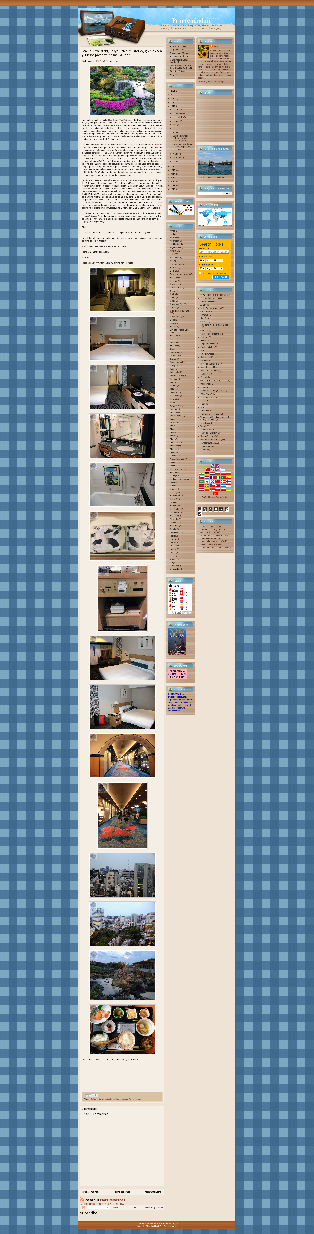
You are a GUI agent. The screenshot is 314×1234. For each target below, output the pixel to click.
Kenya (173, 399)
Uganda (173, 559)
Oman (172, 466)
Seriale (173, 506)
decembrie (177, 109)
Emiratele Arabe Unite (180, 330)
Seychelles (175, 509)
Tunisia (173, 549)
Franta (173, 345)
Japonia (108, 1099)
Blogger (175, 1224)
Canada (173, 284)
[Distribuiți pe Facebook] (96, 1095)
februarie (177, 158)
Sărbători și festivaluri (209, 414)
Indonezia (174, 372)
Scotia (173, 499)
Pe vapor (204, 387)
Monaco (173, 449)
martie (175, 154)
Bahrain (173, 267)
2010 (173, 189)
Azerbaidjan (175, 264)
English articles (177, 50)
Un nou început (207, 436)
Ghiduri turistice (207, 354)
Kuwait (173, 402)
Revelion (204, 400)
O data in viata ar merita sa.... (213, 380)
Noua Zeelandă (177, 459)
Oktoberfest (205, 384)
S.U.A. (173, 492)
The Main (123, 120)
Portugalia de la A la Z (179, 479)
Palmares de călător (179, 56)
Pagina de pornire (122, 1192)
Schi (202, 407)
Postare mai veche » (154, 1192)
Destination (204, 248)
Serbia (173, 502)
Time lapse (205, 423)
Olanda (173, 462)
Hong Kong (175, 366)
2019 (173, 98)
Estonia (173, 336)
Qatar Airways (206, 394)
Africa (172, 231)
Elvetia (173, 323)
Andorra (173, 234)
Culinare (204, 337)
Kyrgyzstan (175, 406)
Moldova (174, 446)
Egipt (172, 320)
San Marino (175, 496)
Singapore (174, 512)
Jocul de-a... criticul (208, 367)
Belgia (173, 271)
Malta (172, 436)
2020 (173, 95)
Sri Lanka (174, 526)
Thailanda (174, 546)
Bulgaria (174, 281)
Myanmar (174, 452)
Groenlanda (175, 362)
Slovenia (174, 519)
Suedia (173, 529)
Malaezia (174, 429)
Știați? (203, 450)
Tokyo (131, 1099)
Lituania (173, 419)
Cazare (101, 1099)
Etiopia (173, 339)
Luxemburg (175, 422)
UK (171, 556)
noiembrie (177, 113)
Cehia (172, 291)
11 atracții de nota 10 (209, 298)
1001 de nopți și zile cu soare (213, 295)
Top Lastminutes (170, 1226)
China (172, 297)
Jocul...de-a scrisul (208, 371)
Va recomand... (141, 1099)
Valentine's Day (207, 446)
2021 (173, 91)
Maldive (173, 432)
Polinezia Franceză (178, 469)
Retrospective (206, 397)
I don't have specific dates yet (215, 273)
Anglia (173, 237)
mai (174, 129)
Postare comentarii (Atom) (113, 1200)
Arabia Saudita (176, 244)
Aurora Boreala (207, 301)
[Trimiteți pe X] (93, 1095)
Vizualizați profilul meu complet (212, 81)
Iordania (173, 379)
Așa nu (203, 305)
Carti (202, 318)
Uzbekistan (175, 569)
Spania (173, 522)
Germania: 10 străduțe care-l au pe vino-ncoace (182, 146)
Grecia (173, 359)
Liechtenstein (176, 416)
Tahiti (172, 536)
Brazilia (173, 277)
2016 (173, 166)
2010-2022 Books (178, 71)
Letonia (173, 412)
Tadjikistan (175, 532)
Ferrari (203, 350)
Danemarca (175, 317)
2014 (173, 174)
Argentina (174, 248)
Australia (174, 257)
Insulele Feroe (176, 376)
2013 (173, 178)
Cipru (172, 301)
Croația (173, 308)
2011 (173, 185)
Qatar (172, 482)
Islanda (173, 386)
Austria (173, 261)
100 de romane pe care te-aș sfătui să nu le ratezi (181, 66)
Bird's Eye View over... (210, 308)
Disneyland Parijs (153, 1226)
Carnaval (204, 315)
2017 (173, 106)
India (172, 369)
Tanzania (174, 542)
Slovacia (174, 516)
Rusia (172, 489)
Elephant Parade (207, 344)
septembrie (178, 117)
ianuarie (176, 161)
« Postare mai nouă (90, 1192)
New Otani (113, 120)
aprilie (175, 132)
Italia (172, 389)
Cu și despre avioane (179, 311)
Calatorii (94, 1099)
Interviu (203, 360)
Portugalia (174, 476)
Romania (174, 486)
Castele (203, 321)
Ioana (116, 61)
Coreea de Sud (177, 304)
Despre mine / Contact (180, 53)
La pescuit (204, 374)
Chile (172, 294)
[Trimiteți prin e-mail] (87, 1095)
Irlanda (173, 382)
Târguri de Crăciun (208, 433)
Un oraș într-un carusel (210, 440)
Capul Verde (175, 287)
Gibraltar (174, 355)
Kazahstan (175, 396)
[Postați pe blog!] (90, 1095)
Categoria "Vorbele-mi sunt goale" (215, 325)
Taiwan (173, 539)
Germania (174, 352)
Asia (172, 254)
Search (221, 276)
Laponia (173, 409)
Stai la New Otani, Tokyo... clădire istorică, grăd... (180, 138)
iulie (175, 125)
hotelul (120, 213)
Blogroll (173, 74)
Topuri (203, 426)
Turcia (173, 552)
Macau (173, 426)
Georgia (173, 349)
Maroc (173, 439)
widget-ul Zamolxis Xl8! (217, 497)
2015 (173, 170)
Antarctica (174, 241)
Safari (203, 404)
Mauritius (174, 442)
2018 (173, 102)
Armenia (174, 251)
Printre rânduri (191, 20)
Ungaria (173, 562)
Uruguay (174, 566)
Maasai (203, 377)
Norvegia (174, 456)
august (176, 121)
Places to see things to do (211, 390)
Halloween (205, 357)
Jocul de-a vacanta (120, 1099)
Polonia (173, 472)
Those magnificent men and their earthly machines (214, 418)
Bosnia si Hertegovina (180, 274)
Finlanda (174, 342)
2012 (173, 182)
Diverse (203, 340)
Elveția (173, 327)
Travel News (205, 430)
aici (178, 711)
